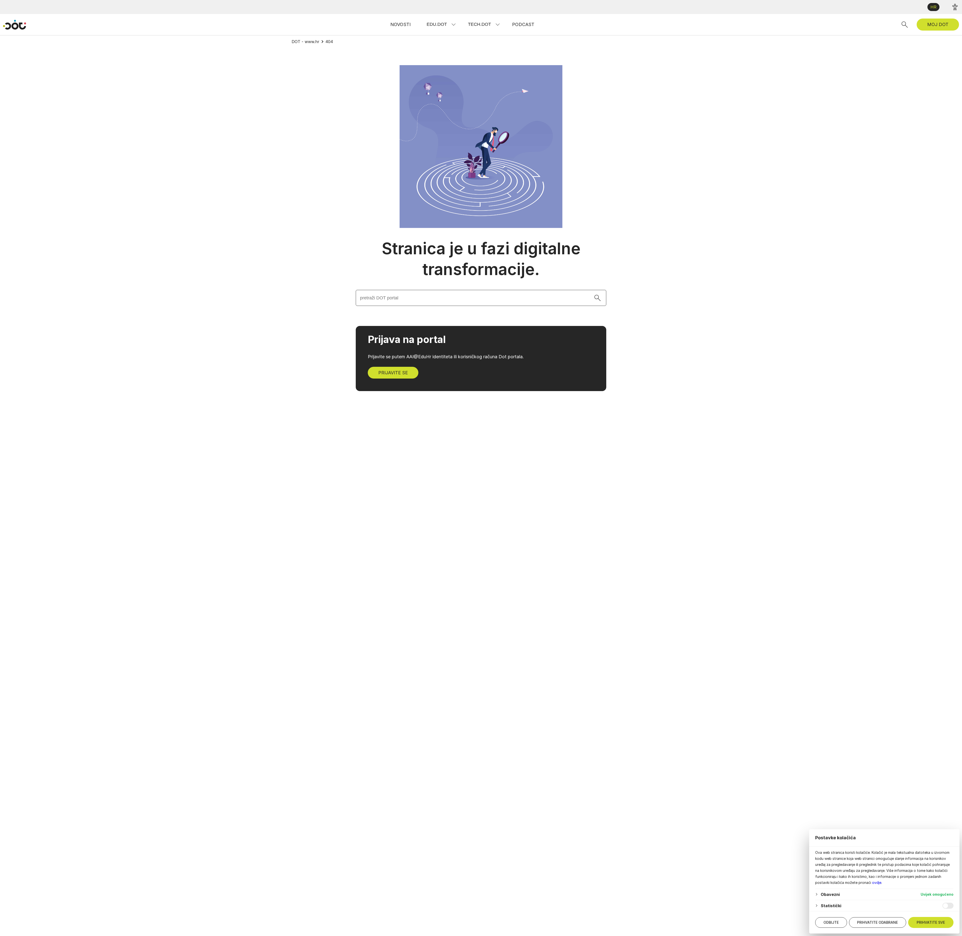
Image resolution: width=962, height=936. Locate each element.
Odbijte (831, 922)
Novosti (400, 24)
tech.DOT (479, 24)
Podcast (523, 24)
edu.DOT (437, 24)
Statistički (831, 905)
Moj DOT (937, 24)
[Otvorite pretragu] (905, 25)
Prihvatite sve (931, 922)
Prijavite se (393, 372)
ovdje (876, 882)
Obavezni (830, 894)
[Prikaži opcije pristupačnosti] (955, 7)
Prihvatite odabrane (877, 922)
